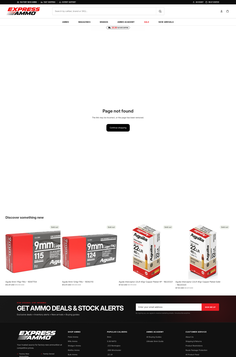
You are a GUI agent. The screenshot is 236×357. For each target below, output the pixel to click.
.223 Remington (113, 346)
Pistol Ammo (73, 337)
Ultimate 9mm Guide (154, 341)
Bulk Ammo (72, 354)
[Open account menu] (222, 11)
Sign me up (210, 307)
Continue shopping (118, 127)
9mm (109, 337)
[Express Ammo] (37, 335)
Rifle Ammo (72, 341)
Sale (146, 22)
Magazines (84, 22)
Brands (104, 22)
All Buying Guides (153, 337)
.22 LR (109, 354)
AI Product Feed (192, 354)
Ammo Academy (126, 22)
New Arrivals (166, 22)
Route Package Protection (196, 350)
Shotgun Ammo (74, 346)
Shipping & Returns (194, 341)
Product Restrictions (194, 346)
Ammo (65, 22)
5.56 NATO (111, 341)
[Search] (160, 11)
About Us (190, 337)
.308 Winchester (114, 350)
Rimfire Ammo (74, 350)
